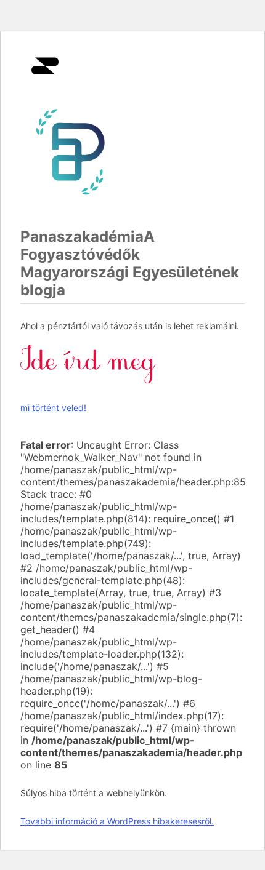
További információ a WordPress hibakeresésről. (117, 821)
